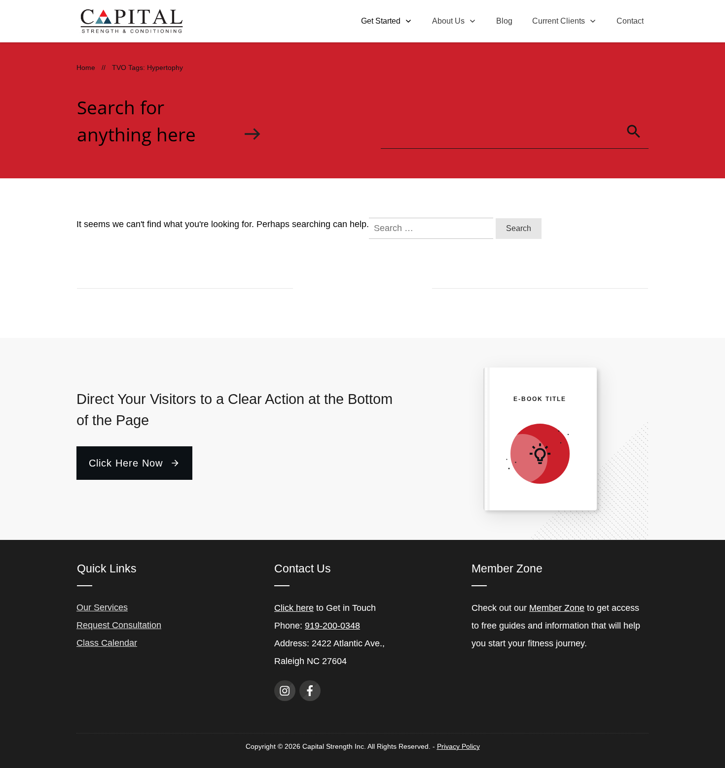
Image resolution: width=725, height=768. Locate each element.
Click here (294, 608)
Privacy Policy (458, 746)
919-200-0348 (332, 626)
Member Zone (556, 608)
